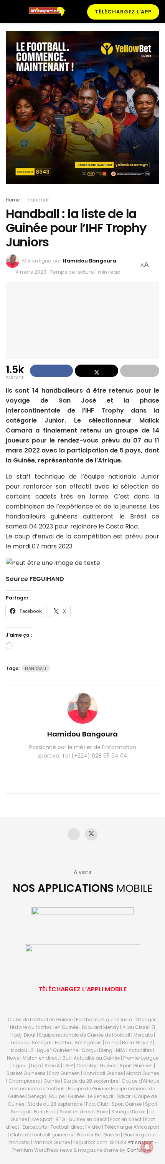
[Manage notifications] (147, 1147)
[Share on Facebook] (51, 371)
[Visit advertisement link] (82, 113)
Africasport (140, 1142)
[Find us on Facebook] (74, 834)
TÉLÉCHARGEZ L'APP (123, 11)
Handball (39, 199)
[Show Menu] (9, 11)
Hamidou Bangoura (89, 260)
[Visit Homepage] (49, 11)
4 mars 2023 (30, 272)
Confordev (139, 1150)
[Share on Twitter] (96, 371)
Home (13, 199)
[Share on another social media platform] (139, 371)
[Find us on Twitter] (91, 834)
